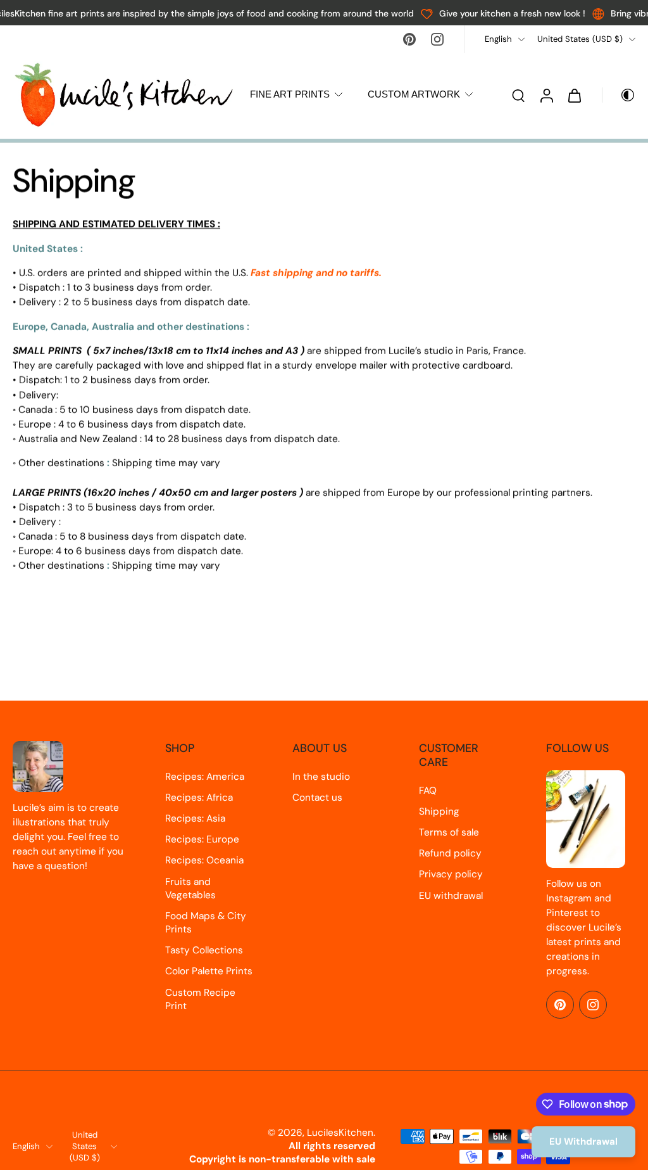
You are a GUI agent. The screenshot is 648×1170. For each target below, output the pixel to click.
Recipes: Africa (199, 797)
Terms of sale (449, 832)
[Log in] (546, 95)
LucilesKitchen (340, 1132)
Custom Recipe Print (200, 999)
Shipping (439, 811)
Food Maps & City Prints (205, 923)
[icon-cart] (574, 95)
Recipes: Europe (202, 839)
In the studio (321, 776)
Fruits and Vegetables (190, 888)
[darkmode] (618, 95)
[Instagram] (437, 39)
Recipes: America (204, 776)
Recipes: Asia (195, 818)
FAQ (428, 790)
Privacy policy (451, 874)
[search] (518, 95)
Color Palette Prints (208, 971)
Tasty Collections (204, 950)
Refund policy (450, 853)
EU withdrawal (451, 895)
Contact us (317, 797)
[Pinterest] (409, 39)
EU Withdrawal (583, 1141)
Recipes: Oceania (204, 860)
